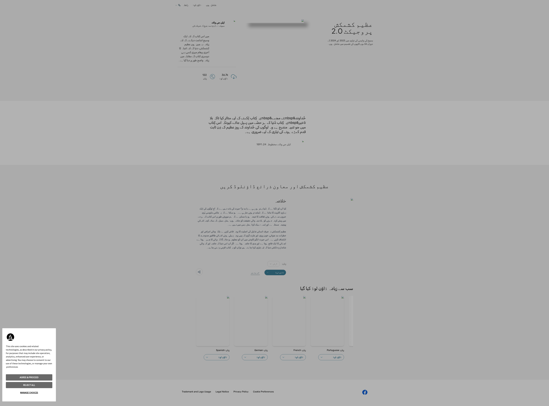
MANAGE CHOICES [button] (29, 392)
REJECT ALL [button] (29, 385)
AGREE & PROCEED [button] (29, 377)
